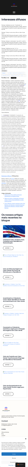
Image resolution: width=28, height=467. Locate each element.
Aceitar (14, 454)
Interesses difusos (6, 176)
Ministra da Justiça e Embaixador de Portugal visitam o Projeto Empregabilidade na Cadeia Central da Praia (14, 200)
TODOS (3, 73)
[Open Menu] (14, 12)
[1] (25, 84)
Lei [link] (18, 101)
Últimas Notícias (5, 432)
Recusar (14, 458)
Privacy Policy (11, 465)
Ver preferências (14, 462)
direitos (12, 178)
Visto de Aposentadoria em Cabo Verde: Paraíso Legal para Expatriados (13, 387)
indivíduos (3, 183)
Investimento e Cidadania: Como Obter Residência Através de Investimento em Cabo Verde (14, 299)
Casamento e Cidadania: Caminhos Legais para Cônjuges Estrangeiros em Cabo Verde (14, 329)
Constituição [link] (21, 85)
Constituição (6, 115)
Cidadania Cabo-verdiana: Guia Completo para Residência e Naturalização (13, 241)
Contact (3, 435)
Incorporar (4, 70)
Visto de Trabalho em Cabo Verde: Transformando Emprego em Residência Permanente (13, 358)
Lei (4, 145)
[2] (19, 100)
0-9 (6, 73)
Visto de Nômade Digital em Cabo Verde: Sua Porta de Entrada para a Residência (12, 270)
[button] (26, 439)
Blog (2, 433)
